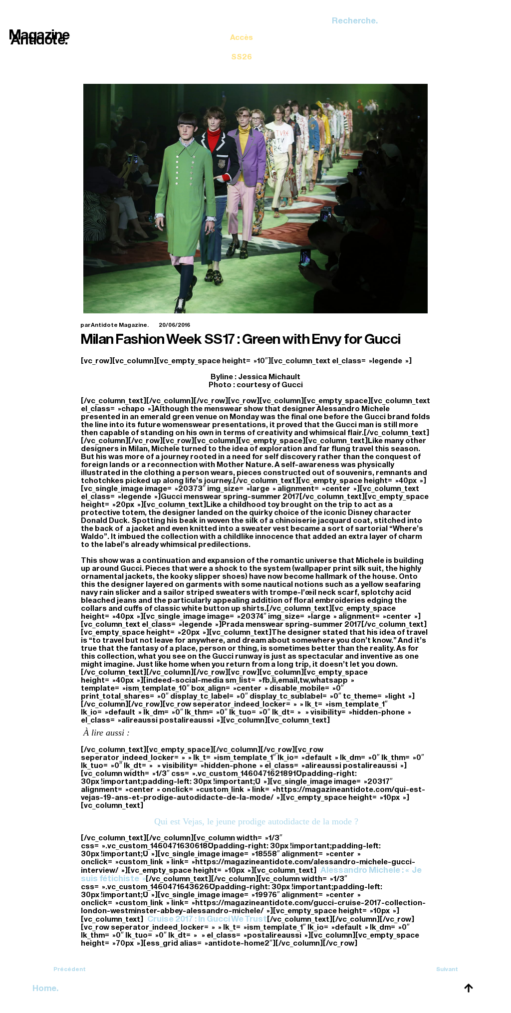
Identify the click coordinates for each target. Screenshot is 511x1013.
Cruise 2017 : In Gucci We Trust (207, 919)
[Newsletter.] (241, 40)
